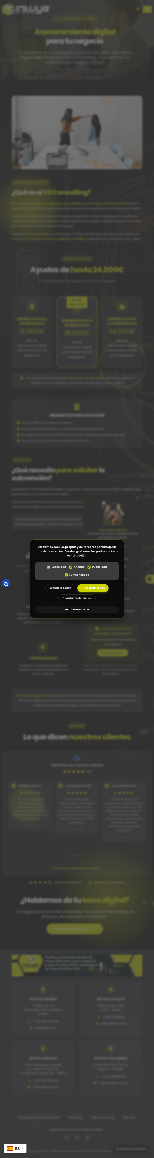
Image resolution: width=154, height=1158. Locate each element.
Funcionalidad (79, 575)
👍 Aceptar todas (93, 588)
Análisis (79, 567)
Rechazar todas (60, 588)
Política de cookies (77, 609)
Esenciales (59, 567)
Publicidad (99, 567)
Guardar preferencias (77, 598)
